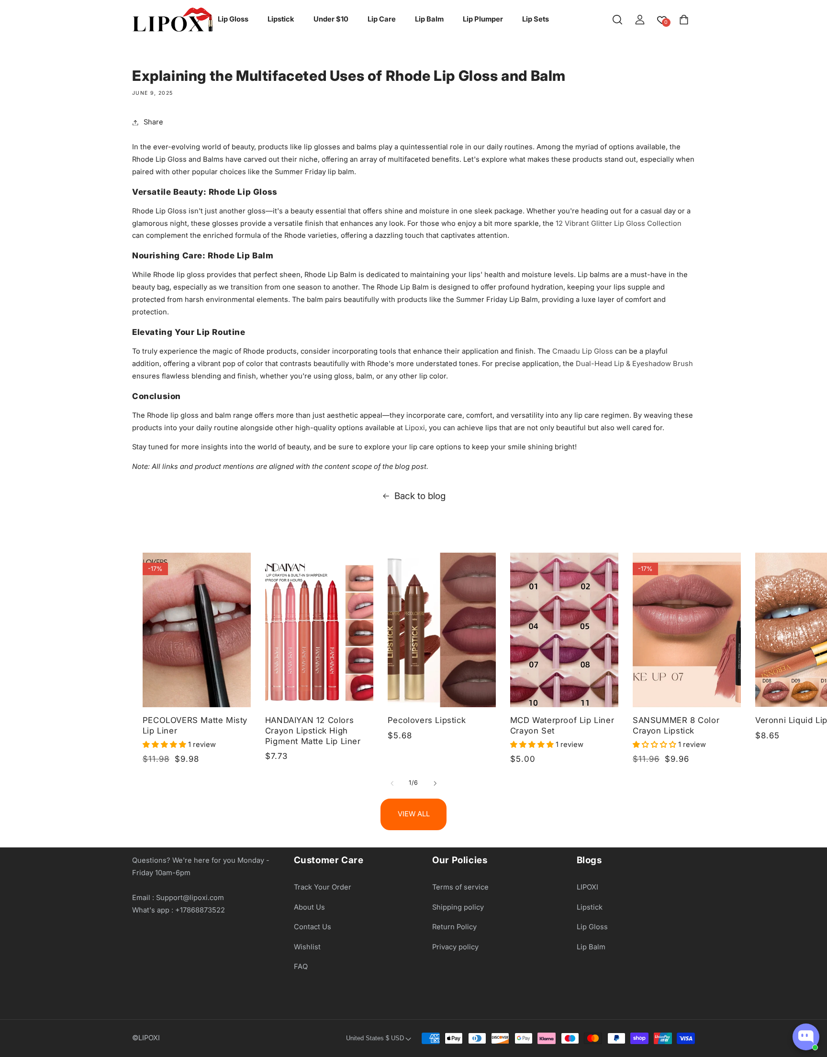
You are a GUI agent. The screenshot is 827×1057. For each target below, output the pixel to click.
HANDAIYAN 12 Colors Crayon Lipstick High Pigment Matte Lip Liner (313, 730)
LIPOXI (587, 887)
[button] (617, 20)
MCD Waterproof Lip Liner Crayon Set (562, 725)
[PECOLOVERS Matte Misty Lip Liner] (197, 630)
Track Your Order (322, 887)
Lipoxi (415, 427)
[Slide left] (391, 783)
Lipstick (590, 907)
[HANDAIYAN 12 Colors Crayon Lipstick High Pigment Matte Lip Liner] (319, 630)
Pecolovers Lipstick (427, 720)
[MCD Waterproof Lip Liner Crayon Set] (564, 630)
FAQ (301, 967)
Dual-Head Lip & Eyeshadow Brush (634, 363)
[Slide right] (435, 783)
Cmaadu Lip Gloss (582, 351)
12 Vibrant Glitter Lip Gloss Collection (619, 223)
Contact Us (312, 927)
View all (414, 814)
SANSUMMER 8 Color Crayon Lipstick (676, 725)
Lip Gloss (592, 927)
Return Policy (454, 927)
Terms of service (460, 887)
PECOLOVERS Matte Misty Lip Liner (195, 725)
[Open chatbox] (806, 1037)
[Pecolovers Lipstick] (442, 630)
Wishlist (307, 947)
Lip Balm (591, 947)
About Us (309, 907)
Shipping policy (458, 907)
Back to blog (420, 495)
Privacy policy (455, 947)
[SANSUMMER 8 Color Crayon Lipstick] (687, 630)
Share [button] (153, 122)
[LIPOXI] (172, 20)
